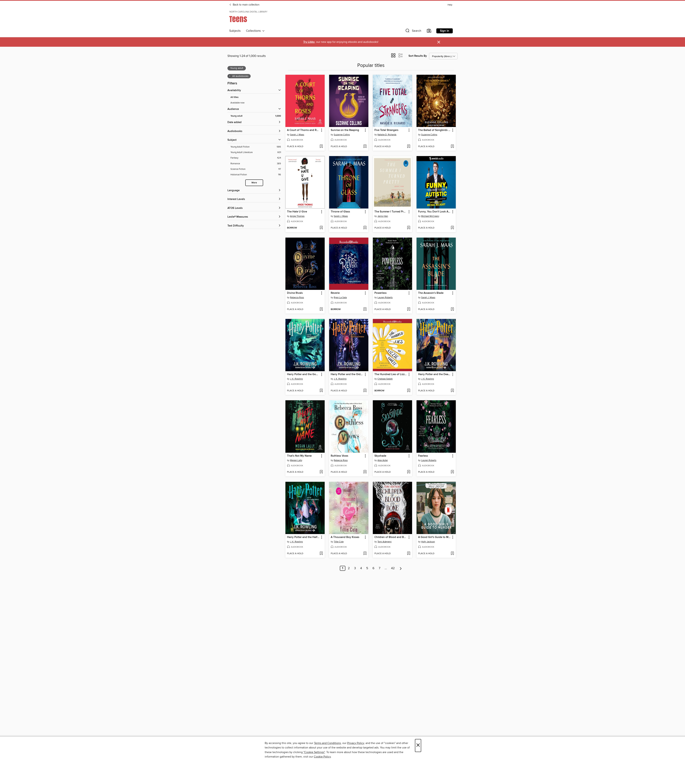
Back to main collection (245, 4)
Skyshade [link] (380, 456)
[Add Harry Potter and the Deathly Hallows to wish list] (452, 390)
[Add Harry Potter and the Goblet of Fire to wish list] (321, 390)
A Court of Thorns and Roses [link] (303, 130)
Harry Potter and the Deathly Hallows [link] (434, 374)
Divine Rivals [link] (295, 293)
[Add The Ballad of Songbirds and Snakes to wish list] (452, 146)
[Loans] (429, 31)
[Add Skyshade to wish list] (408, 472)
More (254, 182)
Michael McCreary (430, 216)
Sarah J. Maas (297, 134)
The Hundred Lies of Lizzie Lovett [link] (390, 374)
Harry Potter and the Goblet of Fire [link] (303, 374)
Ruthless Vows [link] (339, 456)
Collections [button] (254, 31)
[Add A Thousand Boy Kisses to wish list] (365, 553)
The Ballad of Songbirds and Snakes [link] (434, 130)
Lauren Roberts (385, 297)
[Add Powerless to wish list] (408, 309)
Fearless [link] (423, 456)
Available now (237, 102)
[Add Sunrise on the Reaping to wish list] (365, 146)
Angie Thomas (297, 216)
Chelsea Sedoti (385, 378)
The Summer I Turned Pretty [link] (390, 211)
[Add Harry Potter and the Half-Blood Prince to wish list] (321, 553)
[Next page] (400, 568)
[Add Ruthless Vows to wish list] (365, 472)
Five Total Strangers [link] (386, 130)
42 (393, 568)
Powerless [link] (380, 293)
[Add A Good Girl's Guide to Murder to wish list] (452, 553)
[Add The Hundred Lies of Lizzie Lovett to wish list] (408, 390)
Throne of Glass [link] (340, 211)
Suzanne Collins (342, 134)
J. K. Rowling (296, 378)
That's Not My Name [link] (299, 456)
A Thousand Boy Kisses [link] (345, 537)
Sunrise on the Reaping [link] (345, 130)
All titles (234, 97)
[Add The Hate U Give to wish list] (321, 228)
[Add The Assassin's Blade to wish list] (452, 309)
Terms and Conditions (327, 743)
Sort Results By (418, 56)
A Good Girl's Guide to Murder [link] (434, 537)
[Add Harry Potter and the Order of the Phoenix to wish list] (365, 390)
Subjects (235, 31)
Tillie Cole (339, 541)
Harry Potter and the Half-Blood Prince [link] (303, 537)
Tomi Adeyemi (384, 541)
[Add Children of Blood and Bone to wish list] (408, 553)
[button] (413, 31)
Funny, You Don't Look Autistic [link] (434, 211)
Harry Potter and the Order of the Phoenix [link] (347, 374)
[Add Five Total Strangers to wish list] (408, 146)
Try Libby (309, 42)
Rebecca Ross (297, 297)
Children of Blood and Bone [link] (390, 537)
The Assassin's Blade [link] (430, 293)
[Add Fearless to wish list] (452, 472)
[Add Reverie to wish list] (365, 309)
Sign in (444, 31)
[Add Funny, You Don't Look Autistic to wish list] (452, 228)
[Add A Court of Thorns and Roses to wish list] (321, 146)
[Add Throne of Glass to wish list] (365, 228)
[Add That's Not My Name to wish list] (321, 472)
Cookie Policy (322, 756)
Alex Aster (382, 460)
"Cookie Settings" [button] (314, 752)
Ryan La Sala (340, 297)
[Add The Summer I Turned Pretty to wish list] (408, 228)
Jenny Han (382, 216)
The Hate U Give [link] (297, 211)
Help (450, 5)
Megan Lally (296, 460)
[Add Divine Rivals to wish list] (321, 309)
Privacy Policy (355, 743)
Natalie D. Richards (386, 134)
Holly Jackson (428, 541)
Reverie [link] (335, 293)
